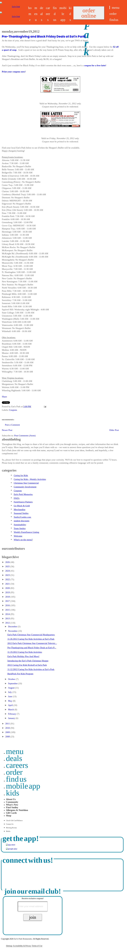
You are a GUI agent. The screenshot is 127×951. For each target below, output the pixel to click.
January (12, 718)
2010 (7, 728)
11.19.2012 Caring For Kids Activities (24, 652)
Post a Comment (12, 425)
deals (41, 14)
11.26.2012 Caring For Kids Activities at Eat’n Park (30, 639)
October (12, 679)
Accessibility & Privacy (22, 946)
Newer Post (7, 430)
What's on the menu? (23, 539)
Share (4, 396)
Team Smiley (20, 528)
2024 (7, 571)
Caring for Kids (21, 475)
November (13, 631)
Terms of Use (37, 946)
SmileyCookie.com (22, 517)
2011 (7, 723)
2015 (7, 610)
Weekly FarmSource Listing (26, 532)
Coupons (13, 410)
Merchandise (19, 509)
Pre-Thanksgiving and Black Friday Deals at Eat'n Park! (44, 36)
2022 (7, 579)
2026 (7, 562)
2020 (7, 588)
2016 (7, 605)
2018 (7, 597)
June (10, 696)
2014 (7, 614)
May (10, 701)
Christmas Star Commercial (26, 483)
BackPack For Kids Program (20, 673)
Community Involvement (25, 487)
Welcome (18, 536)
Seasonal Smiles (21, 513)
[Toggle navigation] (109, 7)
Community (12, 802)
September (13, 683)
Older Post (114, 430)
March (11, 709)
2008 (7, 736)
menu (35, 14)
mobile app (62, 14)
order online (88, 13)
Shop (8, 815)
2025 (7, 566)
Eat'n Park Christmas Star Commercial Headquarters (31, 634)
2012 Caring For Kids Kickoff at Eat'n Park (27, 665)
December (13, 626)
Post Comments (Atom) (25, 435)
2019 (7, 592)
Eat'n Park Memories (23, 494)
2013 (7, 618)
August (11, 688)
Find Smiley (12, 807)
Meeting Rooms (11, 828)
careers (48, 14)
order (113, 14)
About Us (11, 799)
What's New (12, 804)
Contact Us (9, 824)
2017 (7, 601)
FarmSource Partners (23, 502)
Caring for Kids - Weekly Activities (30, 479)
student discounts (21, 521)
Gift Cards (11, 813)
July (10, 692)
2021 (7, 584)
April (10, 705)
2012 (7, 623)
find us (55, 14)
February (12, 714)
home (30, 14)
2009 (7, 732)
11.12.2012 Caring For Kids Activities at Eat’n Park (30, 669)
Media (8, 831)
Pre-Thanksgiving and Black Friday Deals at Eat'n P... (31, 647)
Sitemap (9, 946)
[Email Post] (44, 406)
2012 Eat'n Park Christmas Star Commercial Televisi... (32, 643)
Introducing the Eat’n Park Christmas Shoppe (27, 660)
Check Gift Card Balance (14, 820)
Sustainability (20, 524)
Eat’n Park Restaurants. (23, 939)
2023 (7, 575)
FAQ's (16, 498)
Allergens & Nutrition (17, 810)
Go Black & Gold (22, 505)
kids (70, 14)
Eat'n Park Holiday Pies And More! (23, 656)
